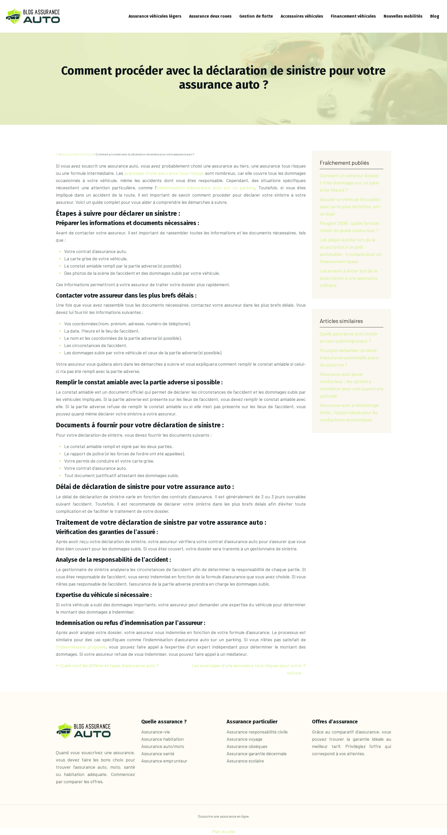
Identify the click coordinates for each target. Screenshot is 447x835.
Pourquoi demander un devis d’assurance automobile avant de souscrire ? (349, 357)
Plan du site (223, 831)
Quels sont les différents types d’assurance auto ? (110, 665)
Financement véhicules (353, 16)
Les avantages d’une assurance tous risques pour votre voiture (246, 669)
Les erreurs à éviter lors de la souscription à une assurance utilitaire (349, 278)
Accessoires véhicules (302, 16)
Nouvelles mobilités (403, 16)
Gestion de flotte (256, 16)
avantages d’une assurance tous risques (164, 173)
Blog (434, 16)
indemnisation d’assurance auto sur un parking (206, 187)
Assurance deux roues (210, 16)
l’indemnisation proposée (81, 647)
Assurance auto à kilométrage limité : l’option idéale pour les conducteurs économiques (349, 412)
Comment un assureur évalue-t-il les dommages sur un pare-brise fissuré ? (350, 182)
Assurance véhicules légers (155, 16)
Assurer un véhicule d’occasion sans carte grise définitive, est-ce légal (351, 206)
